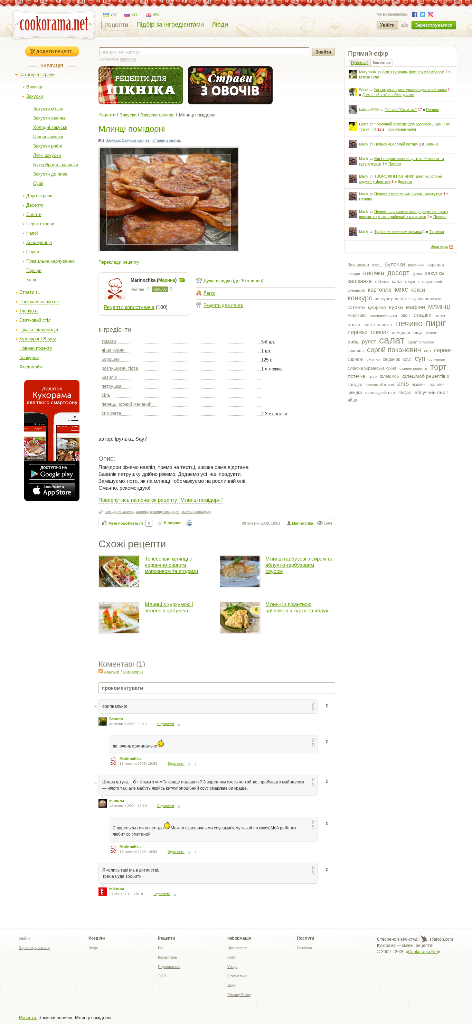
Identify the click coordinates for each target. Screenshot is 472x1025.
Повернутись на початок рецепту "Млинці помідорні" (160, 499)
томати (109, 341)
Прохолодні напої (401, 129)
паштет (385, 324)
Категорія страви (37, 74)
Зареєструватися (434, 25)
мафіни (415, 307)
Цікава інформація (38, 329)
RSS (451, 247)
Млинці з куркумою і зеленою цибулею (169, 607)
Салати (33, 214)
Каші (31, 279)
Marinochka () (154, 280)
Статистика (237, 976)
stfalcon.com (440, 939)
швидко (355, 392)
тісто (372, 376)
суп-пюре (436, 359)
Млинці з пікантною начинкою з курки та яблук (296, 607)
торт (438, 367)
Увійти (387, 25)
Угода (232, 967)
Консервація (39, 242)
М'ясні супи (369, 77)
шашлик (436, 384)
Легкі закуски (47, 155)
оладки (423, 315)
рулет (369, 342)
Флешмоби (30, 366)
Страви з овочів (166, 140)
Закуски (34, 96)
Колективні (167, 957)
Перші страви (40, 223)
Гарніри (33, 270)
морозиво (357, 315)
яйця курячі (113, 350)
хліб (403, 383)
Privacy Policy (239, 995)
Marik (363, 144)
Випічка (34, 87)
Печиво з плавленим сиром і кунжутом (408, 194)
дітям (417, 274)
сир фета (111, 413)
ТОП (162, 976)
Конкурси (29, 357)
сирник (443, 350)
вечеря (354, 274)
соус (407, 359)
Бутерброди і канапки (55, 164)
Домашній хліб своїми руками (388, 95)
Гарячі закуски (48, 136)
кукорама (377, 307)
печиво (409, 323)
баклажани (358, 265)
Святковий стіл (35, 320)
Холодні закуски (50, 127)
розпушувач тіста (120, 368)
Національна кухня (39, 301)
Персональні (169, 967)
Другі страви (39, 195)
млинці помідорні (164, 511)
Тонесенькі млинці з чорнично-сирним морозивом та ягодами (171, 565)
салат (392, 340)
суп (420, 358)
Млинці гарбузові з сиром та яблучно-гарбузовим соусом (298, 565)
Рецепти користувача (129, 307)
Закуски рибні (47, 146)
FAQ (231, 957)
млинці (439, 306)
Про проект (237, 948)
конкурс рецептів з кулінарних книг (409, 299)
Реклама (304, 948)
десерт (398, 272)
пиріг (436, 323)
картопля (379, 290)
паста (369, 324)
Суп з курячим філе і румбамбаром (413, 72)
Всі (160, 948)
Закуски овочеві (50, 118)
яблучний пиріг (431, 392)
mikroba (116, 889)
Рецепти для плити (223, 305)
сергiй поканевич (394, 350)
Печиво (432, 109)
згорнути (111, 671)
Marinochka (302, 523)
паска (354, 324)
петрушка (111, 386)
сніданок (391, 359)
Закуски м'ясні (48, 108)
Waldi (363, 89)
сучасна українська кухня (372, 368)
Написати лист (182, 280)
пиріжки (358, 332)
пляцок (380, 332)
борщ (376, 265)
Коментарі (381, 62)
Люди (220, 24)
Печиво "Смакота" (401, 109)
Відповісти (165, 724)
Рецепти (116, 24)
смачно (373, 359)
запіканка (360, 281)
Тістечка (436, 231)
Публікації (359, 62)
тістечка (356, 376)
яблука (405, 392)
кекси (418, 290)
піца (418, 332)
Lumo (363, 124)
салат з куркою (421, 342)
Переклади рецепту (118, 262)
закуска (434, 273)
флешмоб (389, 376)
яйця (352, 400)
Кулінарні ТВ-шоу (37, 338)
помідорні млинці (119, 511)
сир (427, 350)
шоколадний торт (380, 393)
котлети (356, 307)
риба (353, 342)
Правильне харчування (50, 261)
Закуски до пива (50, 174)
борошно (111, 359)
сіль (106, 395)
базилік (109, 377)
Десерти (35, 205)
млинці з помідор (196, 511)
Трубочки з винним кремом (398, 231)
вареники (416, 265)
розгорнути (133, 671)
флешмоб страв (380, 385)
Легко (209, 293)
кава (397, 281)
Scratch (116, 719)
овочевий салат (383, 315)
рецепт (432, 333)
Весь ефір (439, 246)
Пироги (394, 164)
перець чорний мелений (126, 404)
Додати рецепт (54, 51)
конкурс (360, 298)
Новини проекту (35, 348)
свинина (356, 350)
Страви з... (30, 292)
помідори (401, 332)
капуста (412, 282)
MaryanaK (367, 72)
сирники (356, 359)
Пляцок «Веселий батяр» (396, 144)
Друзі (231, 985)
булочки (395, 264)
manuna (116, 801)
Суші (38, 183)
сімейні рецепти (413, 368)
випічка (373, 273)
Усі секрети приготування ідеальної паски (410, 89)
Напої (32, 233)
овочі (405, 315)
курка (396, 307)
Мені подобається (125, 523)
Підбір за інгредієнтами (170, 24)
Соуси (32, 251)
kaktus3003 (369, 109)
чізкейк (418, 384)
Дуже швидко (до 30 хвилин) (233, 280)
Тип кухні (28, 310)
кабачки (382, 282)
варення (435, 265)
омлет (440, 315)
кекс (401, 289)
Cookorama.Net (423, 951)
